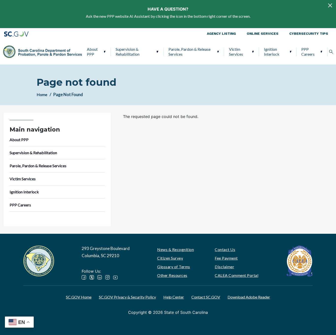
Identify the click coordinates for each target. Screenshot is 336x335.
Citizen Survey (170, 258)
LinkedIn (99, 277)
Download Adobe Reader (249, 297)
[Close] (330, 5)
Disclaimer (224, 266)
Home (42, 94)
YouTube (115, 277)
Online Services (262, 33)
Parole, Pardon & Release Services (189, 51)
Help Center (173, 297)
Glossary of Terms (173, 266)
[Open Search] (331, 51)
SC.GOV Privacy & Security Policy (127, 297)
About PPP (92, 51)
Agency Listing (221, 33)
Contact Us (225, 249)
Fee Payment (226, 258)
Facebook (84, 277)
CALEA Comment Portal (236, 275)
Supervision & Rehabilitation (127, 51)
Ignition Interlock (271, 51)
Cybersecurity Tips (308, 33)
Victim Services (236, 51)
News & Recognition (175, 249)
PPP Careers (308, 51)
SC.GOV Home (79, 297)
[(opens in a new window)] (300, 260)
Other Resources (172, 275)
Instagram (107, 277)
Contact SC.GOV (205, 297)
